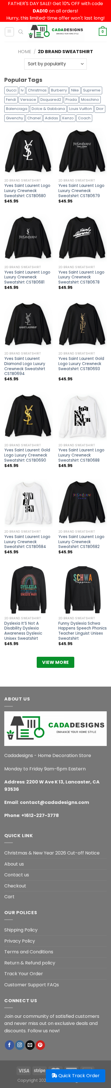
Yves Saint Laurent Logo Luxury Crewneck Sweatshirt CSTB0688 (81, 455)
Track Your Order (23, 973)
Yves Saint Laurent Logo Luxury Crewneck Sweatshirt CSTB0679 (81, 190)
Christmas (37, 90)
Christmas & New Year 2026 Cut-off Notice (52, 853)
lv (22, 90)
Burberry (59, 90)
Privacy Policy (19, 941)
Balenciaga (16, 108)
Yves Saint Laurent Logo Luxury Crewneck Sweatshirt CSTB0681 (27, 277)
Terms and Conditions (28, 952)
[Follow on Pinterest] (40, 1045)
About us (14, 864)
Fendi (11, 99)
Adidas (51, 118)
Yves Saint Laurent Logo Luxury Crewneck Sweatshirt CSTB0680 (27, 190)
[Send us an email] (30, 1045)
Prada (71, 99)
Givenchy (14, 118)
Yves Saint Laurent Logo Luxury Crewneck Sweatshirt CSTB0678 (81, 277)
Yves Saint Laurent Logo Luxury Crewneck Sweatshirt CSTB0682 (81, 541)
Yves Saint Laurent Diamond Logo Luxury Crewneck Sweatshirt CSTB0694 (24, 366)
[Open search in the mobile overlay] (20, 32)
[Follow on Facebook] (9, 1045)
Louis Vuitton (80, 108)
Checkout (15, 886)
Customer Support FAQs (31, 984)
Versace (28, 99)
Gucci (11, 90)
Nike (75, 90)
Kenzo (68, 118)
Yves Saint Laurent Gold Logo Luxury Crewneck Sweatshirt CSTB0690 (27, 455)
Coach (84, 118)
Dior (100, 108)
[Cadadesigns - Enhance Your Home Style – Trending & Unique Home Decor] (55, 31)
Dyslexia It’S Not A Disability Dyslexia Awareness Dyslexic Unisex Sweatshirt (23, 631)
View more (55, 662)
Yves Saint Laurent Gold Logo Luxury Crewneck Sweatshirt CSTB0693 (81, 363)
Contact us (16, 875)
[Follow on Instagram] (19, 1045)
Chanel (34, 118)
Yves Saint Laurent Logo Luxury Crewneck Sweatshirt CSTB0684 (27, 541)
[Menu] (9, 31)
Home (24, 51)
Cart (9, 896)
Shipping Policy (21, 930)
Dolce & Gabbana (48, 108)
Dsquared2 (50, 99)
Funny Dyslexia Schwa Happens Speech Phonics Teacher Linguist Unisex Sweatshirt (82, 631)
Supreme (91, 90)
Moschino (90, 99)
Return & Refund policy (29, 963)
